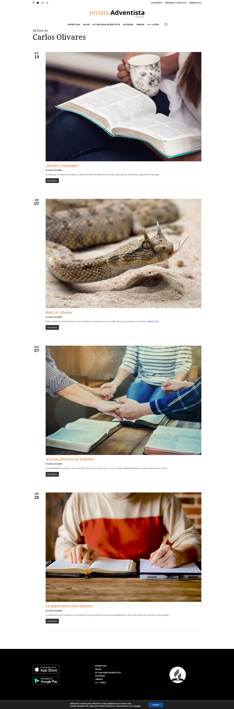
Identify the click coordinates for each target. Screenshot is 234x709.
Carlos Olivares (55, 170)
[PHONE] (47, 3)
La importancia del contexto (69, 605)
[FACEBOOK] (33, 3)
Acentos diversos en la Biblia (70, 459)
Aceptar (155, 704)
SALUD (98, 669)
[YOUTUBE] (38, 3)
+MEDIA (99, 679)
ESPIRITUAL (101, 666)
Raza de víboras (59, 312)
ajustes (137, 706)
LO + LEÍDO (100, 683)
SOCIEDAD (100, 676)
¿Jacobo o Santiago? (62, 165)
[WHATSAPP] (43, 3)
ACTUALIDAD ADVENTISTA (108, 673)
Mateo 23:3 (153, 321)
